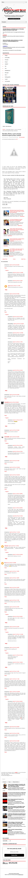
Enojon (6, 61)
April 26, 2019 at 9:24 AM (14, 293)
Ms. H (6, 74)
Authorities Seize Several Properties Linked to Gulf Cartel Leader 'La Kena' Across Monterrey (17, 211)
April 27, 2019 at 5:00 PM (17, 701)
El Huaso (6, 59)
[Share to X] (5, 204)
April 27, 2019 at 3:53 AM (18, 554)
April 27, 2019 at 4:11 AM (14, 678)
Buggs (6, 55)
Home (4, 129)
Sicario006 (6, 402)
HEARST (6, 64)
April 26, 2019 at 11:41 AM (15, 532)
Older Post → (23, 259)
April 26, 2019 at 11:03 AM (18, 332)
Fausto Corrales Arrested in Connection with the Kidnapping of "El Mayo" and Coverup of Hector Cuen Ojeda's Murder (16, 785)
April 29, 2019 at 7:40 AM (18, 662)
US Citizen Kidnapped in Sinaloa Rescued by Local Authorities (16, 220)
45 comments (22, 137)
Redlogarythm (7, 77)
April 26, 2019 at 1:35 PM (14, 571)
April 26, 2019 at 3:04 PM (17, 445)
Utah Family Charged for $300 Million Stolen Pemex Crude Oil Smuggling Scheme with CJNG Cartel (16, 807)
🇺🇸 (5, 562)
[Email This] (3, 204)
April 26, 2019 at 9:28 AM (14, 402)
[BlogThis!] (4, 204)
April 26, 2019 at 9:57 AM (14, 460)
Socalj (6, 79)
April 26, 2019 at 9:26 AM (14, 394)
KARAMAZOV (7, 70)
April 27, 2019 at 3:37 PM (17, 419)
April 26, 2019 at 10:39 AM (15, 467)
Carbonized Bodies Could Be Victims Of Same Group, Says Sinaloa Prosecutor (17, 239)
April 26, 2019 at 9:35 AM (14, 430)
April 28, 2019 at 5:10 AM (18, 515)
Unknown (6, 545)
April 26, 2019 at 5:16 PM (17, 280)
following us (20, 874)
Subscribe (14, 855)
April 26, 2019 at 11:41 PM (15, 285)
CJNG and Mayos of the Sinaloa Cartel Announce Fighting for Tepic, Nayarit (15, 823)
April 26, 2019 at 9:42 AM (18, 316)
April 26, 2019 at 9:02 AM (14, 264)
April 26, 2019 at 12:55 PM (11, 562)
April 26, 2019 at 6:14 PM (14, 671)
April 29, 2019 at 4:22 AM (18, 370)
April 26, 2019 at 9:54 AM (14, 436)
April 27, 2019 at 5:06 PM (17, 507)
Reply (5, 267)
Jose (9, 285)
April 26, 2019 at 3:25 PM (14, 606)
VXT (17, 139)
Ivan (5, 68)
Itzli (5, 66)
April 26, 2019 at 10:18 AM (18, 272)
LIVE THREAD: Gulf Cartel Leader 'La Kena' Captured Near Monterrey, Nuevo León (17, 250)
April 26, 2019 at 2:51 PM (14, 600)
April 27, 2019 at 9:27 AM (18, 655)
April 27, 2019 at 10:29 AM (15, 691)
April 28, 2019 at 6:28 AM (14, 726)
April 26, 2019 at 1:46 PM (14, 577)
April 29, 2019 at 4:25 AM (14, 733)
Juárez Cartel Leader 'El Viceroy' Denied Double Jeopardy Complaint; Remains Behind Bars (17, 229)
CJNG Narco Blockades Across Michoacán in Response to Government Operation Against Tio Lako (17, 814)
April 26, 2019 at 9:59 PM (17, 616)
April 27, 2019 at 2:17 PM (17, 341)
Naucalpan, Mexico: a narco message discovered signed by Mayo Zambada (11, 134)
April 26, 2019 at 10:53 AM (19, 323)
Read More (22, 216)
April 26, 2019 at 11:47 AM (14, 545)
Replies (7, 270)
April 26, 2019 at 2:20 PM (14, 587)
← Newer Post (4, 259)
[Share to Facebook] (6, 204)
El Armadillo (7, 57)
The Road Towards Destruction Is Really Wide (17, 792)
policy (6, 50)
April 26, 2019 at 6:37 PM (17, 451)
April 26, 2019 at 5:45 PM (14, 647)
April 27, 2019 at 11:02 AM (18, 634)
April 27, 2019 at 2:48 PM (17, 493)
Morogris (6, 72)
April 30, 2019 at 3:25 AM (14, 740)
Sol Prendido (7, 81)
